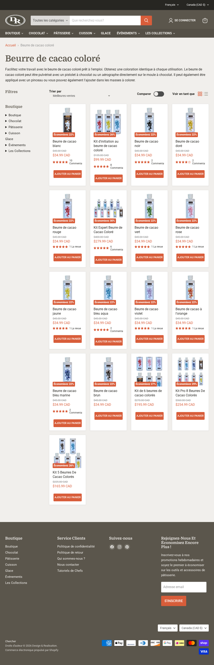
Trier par (55, 91)
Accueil (10, 45)
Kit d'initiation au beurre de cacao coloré (106, 145)
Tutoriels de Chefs (70, 571)
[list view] (206, 94)
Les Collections (159, 33)
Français (170, 4)
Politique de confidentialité (76, 546)
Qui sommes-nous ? (71, 558)
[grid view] (200, 94)
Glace (106, 33)
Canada (196, 4)
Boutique (13, 33)
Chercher (10, 641)
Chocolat (37, 33)
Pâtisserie (62, 33)
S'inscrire (173, 601)
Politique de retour (70, 552)
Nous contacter (68, 565)
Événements (127, 33)
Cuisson (86, 33)
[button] (183, 20)
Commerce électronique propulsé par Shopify (31, 650)
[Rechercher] (146, 20)
